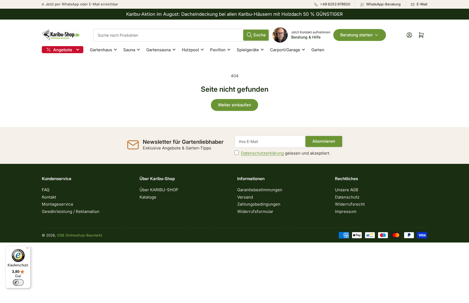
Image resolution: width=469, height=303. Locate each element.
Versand (245, 197)
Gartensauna (158, 49)
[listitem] (334, 4)
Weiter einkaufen (234, 104)
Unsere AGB (346, 189)
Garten (317, 49)
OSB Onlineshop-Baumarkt (79, 235)
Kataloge (148, 197)
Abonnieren (323, 141)
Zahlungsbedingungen (258, 204)
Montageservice (57, 204)
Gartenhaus (101, 49)
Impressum (345, 211)
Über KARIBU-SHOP (159, 189)
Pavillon (218, 49)
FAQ (45, 189)
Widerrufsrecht (350, 204)
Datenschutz (347, 197)
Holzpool (190, 49)
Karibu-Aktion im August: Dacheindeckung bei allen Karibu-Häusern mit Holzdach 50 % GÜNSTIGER (234, 14)
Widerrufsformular (255, 211)
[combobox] (181, 35)
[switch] (18, 282)
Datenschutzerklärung (262, 153)
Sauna (129, 49)
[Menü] (27, 249)
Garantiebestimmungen (259, 189)
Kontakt (49, 197)
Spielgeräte (248, 49)
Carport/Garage (285, 49)
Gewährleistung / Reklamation (70, 211)
